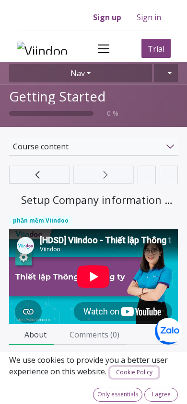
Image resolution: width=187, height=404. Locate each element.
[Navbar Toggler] (103, 49)
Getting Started (57, 96)
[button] (166, 73)
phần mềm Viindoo (41, 220)
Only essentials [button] (117, 394)
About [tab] (35, 334)
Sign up (107, 17)
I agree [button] (161, 394)
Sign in (149, 17)
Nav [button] (77, 73)
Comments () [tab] (93, 334)
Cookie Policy (134, 372)
